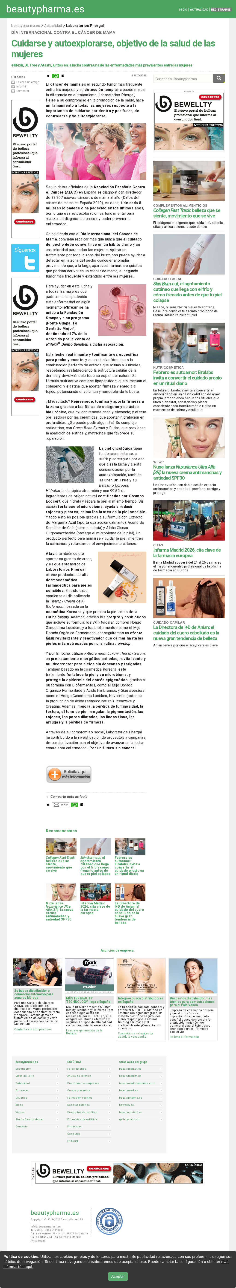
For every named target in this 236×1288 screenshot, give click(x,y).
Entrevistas (74, 1126)
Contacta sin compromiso (32, 1029)
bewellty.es (126, 1104)
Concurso (73, 1133)
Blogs (19, 1104)
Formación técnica (79, 1097)
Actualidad (199, 9)
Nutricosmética (168, 367)
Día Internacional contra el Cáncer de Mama (63, 32)
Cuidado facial (167, 279)
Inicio (183, 9)
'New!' (158, 462)
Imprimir (21, 86)
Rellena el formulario (184, 1037)
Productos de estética (82, 1112)
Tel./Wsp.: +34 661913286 (47, 1230)
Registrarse (220, 9)
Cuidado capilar (169, 622)
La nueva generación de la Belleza (84, 1032)
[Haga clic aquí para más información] (69, 781)
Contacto (21, 1126)
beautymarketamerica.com (137, 1083)
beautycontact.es (130, 1112)
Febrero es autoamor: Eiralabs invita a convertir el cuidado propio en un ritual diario (187, 378)
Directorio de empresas (83, 1083)
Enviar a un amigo (27, 82)
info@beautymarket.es (46, 1226)
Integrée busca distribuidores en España (140, 1000)
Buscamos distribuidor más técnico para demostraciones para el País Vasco (192, 1001)
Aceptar (118, 1276)
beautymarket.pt (130, 1075)
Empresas (21, 1090)
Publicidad (22, 1083)
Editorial (72, 1141)
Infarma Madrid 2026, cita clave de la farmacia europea (187, 552)
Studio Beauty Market (29, 1119)
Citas (158, 545)
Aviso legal (38, 1240)
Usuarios (21, 1097)
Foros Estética (76, 1068)
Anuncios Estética (79, 1075)
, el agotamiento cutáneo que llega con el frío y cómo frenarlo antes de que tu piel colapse (187, 292)
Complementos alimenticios (180, 205)
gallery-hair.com (129, 1119)
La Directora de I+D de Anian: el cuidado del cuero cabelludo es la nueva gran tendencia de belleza (186, 633)
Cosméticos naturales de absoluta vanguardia (135, 1035)
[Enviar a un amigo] (60, 806)
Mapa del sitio (24, 1075)
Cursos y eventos (78, 1090)
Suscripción (23, 1068)
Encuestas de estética (82, 1119)
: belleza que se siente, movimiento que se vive (186, 213)
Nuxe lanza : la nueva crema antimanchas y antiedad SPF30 (187, 472)
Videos (20, 1112)
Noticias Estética (78, 1104)
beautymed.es (128, 1090)
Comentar (22, 91)
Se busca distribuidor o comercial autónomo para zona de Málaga (33, 994)
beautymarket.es (130, 1068)
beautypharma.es (45, 9)
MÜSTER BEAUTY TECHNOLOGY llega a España (88, 1000)
